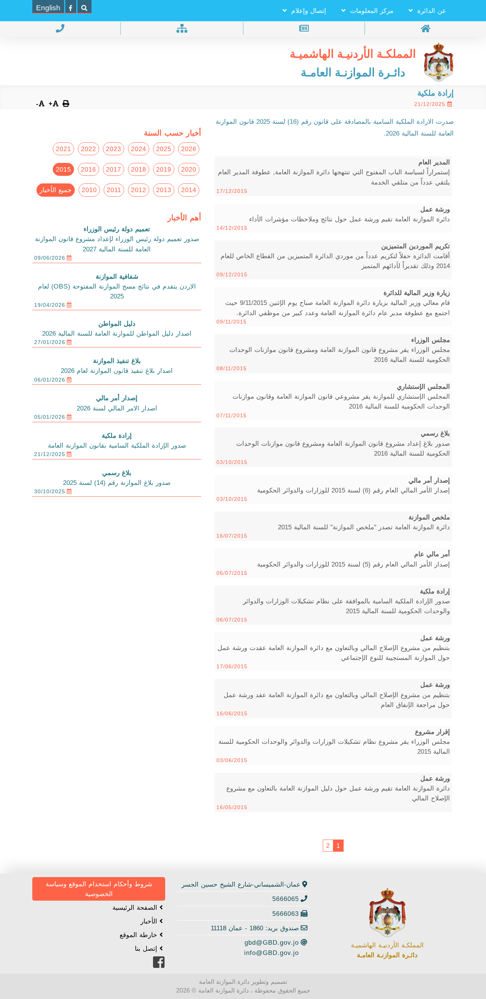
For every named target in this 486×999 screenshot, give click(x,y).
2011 (114, 190)
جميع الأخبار (55, 190)
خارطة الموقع (139, 935)
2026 (188, 149)
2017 (113, 169)
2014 (188, 190)
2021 (63, 149)
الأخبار (149, 921)
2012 (138, 190)
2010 (89, 190)
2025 (163, 149)
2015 (63, 169)
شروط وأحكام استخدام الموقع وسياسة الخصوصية (99, 889)
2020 (188, 169)
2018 (138, 169)
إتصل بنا (147, 948)
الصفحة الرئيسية (135, 907)
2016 (88, 169)
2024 (138, 149)
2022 (88, 149)
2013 (163, 190)
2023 (113, 149)
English (48, 8)
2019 (163, 169)
